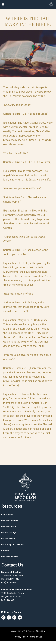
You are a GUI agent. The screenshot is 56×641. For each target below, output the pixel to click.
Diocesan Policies (9, 556)
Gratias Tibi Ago (8, 532)
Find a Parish (7, 514)
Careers (5, 550)
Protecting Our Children (12, 544)
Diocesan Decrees (9, 520)
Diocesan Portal (8, 526)
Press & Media (8, 538)
